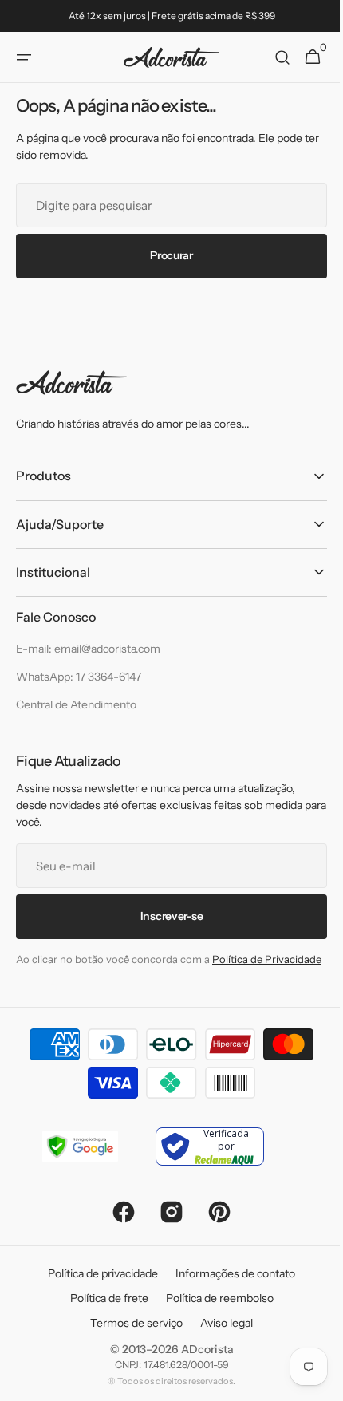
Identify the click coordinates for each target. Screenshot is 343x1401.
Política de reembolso (213, 1314)
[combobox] (165, 204)
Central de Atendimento (76, 704)
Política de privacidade (97, 1289)
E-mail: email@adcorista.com (88, 648)
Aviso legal (221, 1339)
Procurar (165, 255)
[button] (23, 57)
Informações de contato (230, 1289)
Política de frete (103, 1314)
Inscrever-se (165, 916)
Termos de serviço (131, 1339)
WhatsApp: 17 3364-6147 (78, 676)
